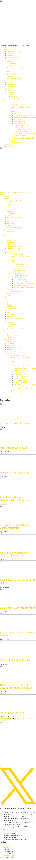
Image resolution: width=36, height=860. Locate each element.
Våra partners (11, 90)
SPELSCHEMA (11, 64)
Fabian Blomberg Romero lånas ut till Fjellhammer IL (15, 554)
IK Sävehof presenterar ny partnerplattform (15, 526)
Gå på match (11, 55)
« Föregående (4, 718)
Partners (6, 88)
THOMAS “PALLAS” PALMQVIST (24, 134)
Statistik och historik (21, 119)
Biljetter (6, 49)
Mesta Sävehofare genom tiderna (25, 117)
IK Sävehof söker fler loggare (16, 423)
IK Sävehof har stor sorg (14, 472)
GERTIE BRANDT (19, 121)
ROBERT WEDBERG (20, 132)
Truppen (9, 61)
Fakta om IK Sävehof (21, 115)
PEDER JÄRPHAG (19, 123)
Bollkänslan (10, 95)
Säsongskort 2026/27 (14, 51)
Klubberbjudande (12, 57)
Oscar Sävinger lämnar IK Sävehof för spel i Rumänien (16, 686)
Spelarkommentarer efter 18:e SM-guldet (17, 634)
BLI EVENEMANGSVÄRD (18, 105)
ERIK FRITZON (18, 128)
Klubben (9, 103)
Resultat (9, 66)
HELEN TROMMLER (20, 130)
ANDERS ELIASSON (20, 136)
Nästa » (2, 721)
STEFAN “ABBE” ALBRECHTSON (24, 138)
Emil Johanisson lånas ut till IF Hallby (17, 582)
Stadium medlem (16, 142)
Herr (4, 70)
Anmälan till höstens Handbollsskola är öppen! (15, 499)
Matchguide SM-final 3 (13, 712)
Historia (13, 113)
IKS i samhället (8, 86)
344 (30, 718)
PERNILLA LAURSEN (21, 125)
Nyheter (6, 47)
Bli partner (10, 92)
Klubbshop (10, 82)
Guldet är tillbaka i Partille (15, 660)
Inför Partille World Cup (13, 447)
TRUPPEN (10, 72)
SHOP (5, 80)
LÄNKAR (13, 111)
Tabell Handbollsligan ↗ (15, 68)
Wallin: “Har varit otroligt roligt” (18, 607)
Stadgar (13, 140)
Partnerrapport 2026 (14, 99)
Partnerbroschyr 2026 (14, 97)
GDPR (12, 109)
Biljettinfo (10, 53)
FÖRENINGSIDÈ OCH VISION (19, 107)
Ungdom (10, 146)
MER (4, 101)
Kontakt (9, 144)
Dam (5, 59)
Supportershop (12, 84)
